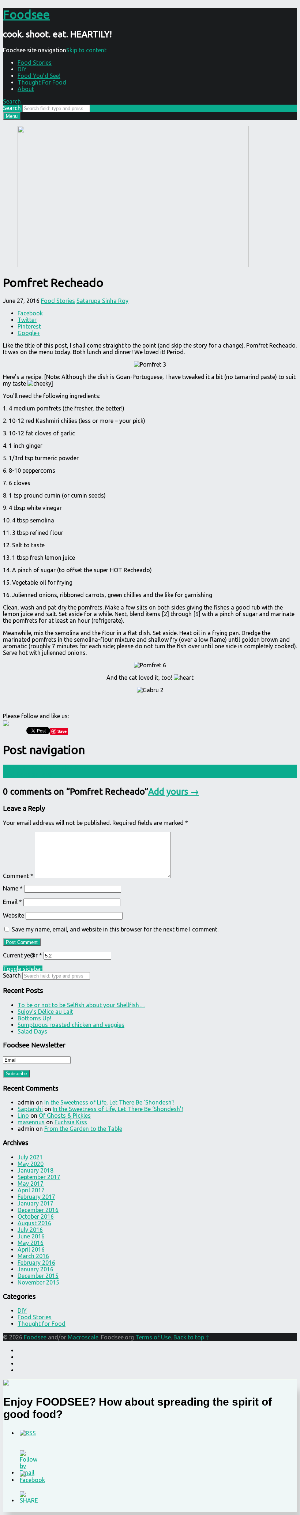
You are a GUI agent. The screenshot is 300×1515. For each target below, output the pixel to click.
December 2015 (38, 1275)
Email (12, 902)
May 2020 (31, 1163)
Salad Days (32, 1031)
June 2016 (31, 1236)
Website (13, 915)
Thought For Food (42, 82)
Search (12, 108)
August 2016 (34, 1223)
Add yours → (173, 791)
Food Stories (35, 62)
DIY (22, 69)
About (26, 89)
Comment (18, 876)
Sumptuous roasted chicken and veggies (71, 1024)
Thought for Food (41, 1323)
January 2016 (35, 1269)
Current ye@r (22, 955)
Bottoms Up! (34, 1018)
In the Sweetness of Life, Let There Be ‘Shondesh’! (109, 1102)
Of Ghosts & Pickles (65, 1115)
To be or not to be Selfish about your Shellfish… (81, 1005)
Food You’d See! (39, 75)
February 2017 (36, 1196)
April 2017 (31, 1190)
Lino (23, 1115)
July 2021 (30, 1157)
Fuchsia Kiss (71, 1122)
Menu (12, 116)
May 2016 (31, 1243)
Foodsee (35, 1337)
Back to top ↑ (191, 1337)
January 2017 (35, 1203)
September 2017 (39, 1177)
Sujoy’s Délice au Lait (45, 1011)
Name (13, 888)
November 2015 (38, 1282)
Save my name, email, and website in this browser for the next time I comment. (115, 929)
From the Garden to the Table (83, 1128)
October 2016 (36, 1216)
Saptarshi (30, 1109)
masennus (31, 1122)
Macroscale (83, 1337)
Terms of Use (153, 1337)
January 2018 (35, 1170)
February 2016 (36, 1262)
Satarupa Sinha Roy (102, 300)
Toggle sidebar (22, 968)
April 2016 (31, 1249)
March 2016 (33, 1256)
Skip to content (86, 50)
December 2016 (38, 1210)
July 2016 (30, 1229)
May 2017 (31, 1183)
